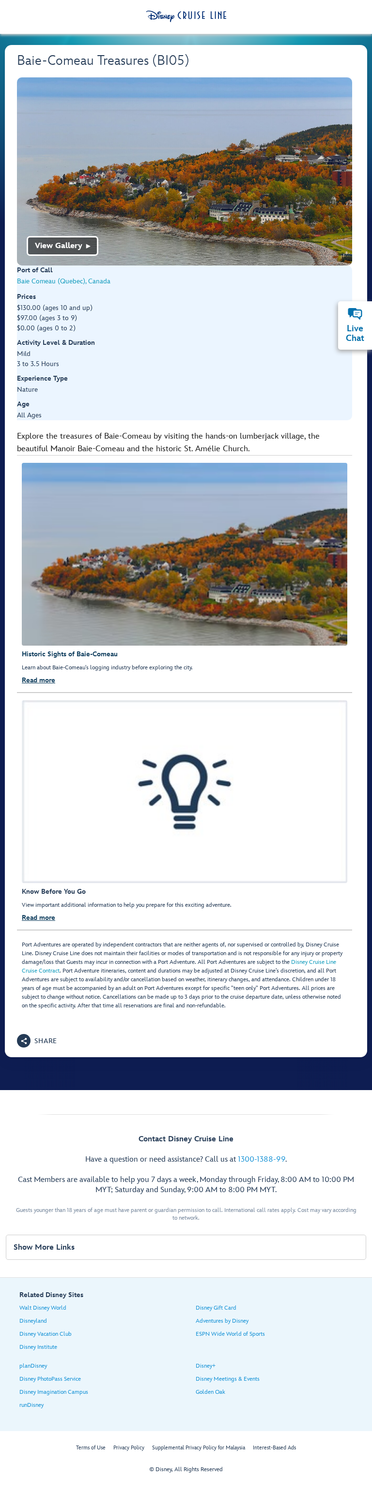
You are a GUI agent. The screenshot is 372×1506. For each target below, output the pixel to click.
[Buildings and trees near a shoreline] (184, 171)
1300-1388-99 (261, 1159)
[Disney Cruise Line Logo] (186, 16)
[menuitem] (355, 314)
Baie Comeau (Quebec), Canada (63, 281)
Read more (38, 680)
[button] (37, 1041)
